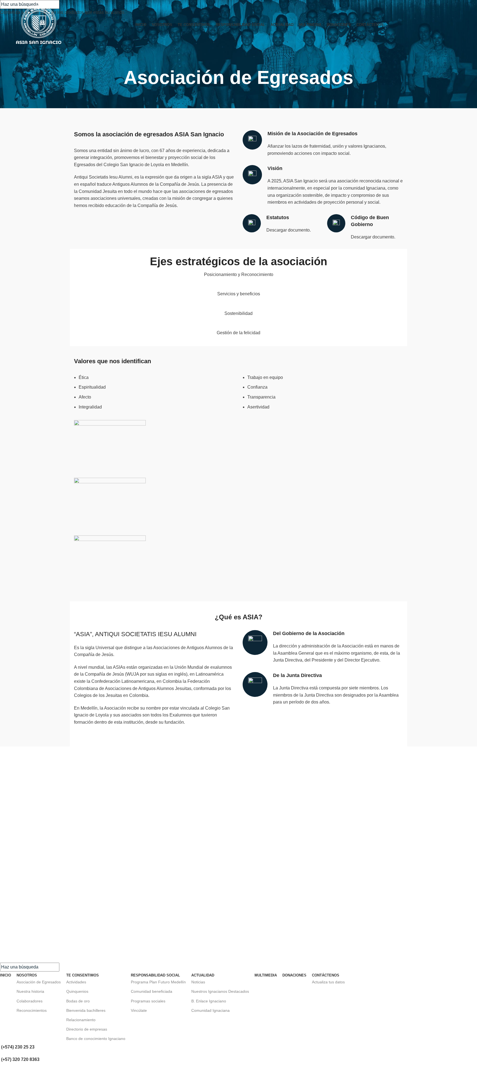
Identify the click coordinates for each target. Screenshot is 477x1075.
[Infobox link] (281, 224)
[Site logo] (38, 24)
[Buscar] (459, 24)
